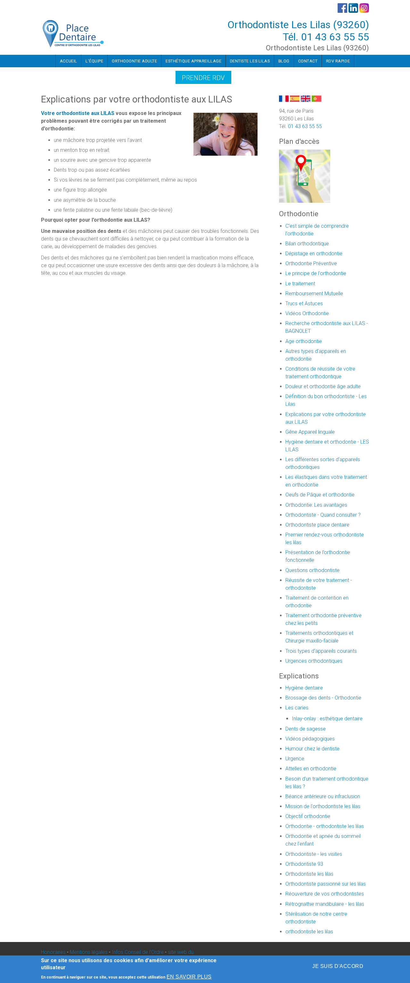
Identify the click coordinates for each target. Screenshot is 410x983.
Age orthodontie (303, 341)
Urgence (294, 759)
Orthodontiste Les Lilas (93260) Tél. (298, 31)
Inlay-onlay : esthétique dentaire (327, 719)
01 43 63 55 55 (335, 37)
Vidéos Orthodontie (307, 313)
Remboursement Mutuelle (314, 294)
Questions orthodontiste (312, 570)
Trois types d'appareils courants (321, 651)
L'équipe (94, 61)
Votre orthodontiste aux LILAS (78, 113)
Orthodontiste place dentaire (317, 525)
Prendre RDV (203, 78)
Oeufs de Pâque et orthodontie (320, 495)
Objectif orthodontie (307, 816)
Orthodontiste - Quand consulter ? (323, 515)
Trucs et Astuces (304, 303)
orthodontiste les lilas (309, 932)
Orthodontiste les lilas (309, 874)
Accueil (68, 61)
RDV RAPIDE (338, 61)
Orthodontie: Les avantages (316, 505)
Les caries (296, 708)
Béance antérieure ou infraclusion (322, 796)
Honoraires (53, 952)
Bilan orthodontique (307, 244)
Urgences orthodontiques (313, 661)
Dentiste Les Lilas (250, 61)
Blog (284, 61)
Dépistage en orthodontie (313, 253)
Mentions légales (89, 952)
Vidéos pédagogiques (310, 739)
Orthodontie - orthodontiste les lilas (324, 826)
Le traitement (300, 284)
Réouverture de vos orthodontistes (324, 894)
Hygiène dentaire (304, 688)
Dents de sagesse (305, 729)
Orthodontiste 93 (304, 864)
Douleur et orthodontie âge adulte (323, 386)
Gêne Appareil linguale (310, 432)
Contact (308, 61)
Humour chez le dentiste (312, 749)
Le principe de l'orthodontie (315, 273)
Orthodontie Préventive (311, 263)
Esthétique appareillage (193, 61)
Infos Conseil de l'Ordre (138, 952)
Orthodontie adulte (134, 61)
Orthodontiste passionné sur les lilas (325, 884)
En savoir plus (189, 977)
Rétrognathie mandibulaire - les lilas (324, 904)
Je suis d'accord (337, 966)
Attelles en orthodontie (310, 769)
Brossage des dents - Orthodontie (323, 698)
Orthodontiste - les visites (313, 854)
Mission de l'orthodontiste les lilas (322, 806)
